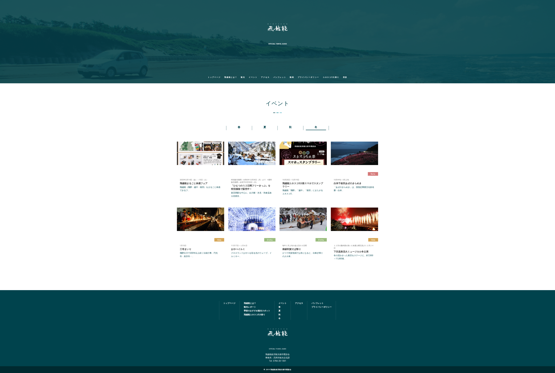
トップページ (214, 77)
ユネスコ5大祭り (331, 77)
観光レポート (250, 307)
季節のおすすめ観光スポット (257, 311)
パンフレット (279, 77)
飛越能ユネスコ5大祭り (254, 314)
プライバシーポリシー (308, 77)
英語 (345, 77)
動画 (292, 77)
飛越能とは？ (230, 77)
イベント (253, 77)
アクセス (265, 77)
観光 (243, 77)
